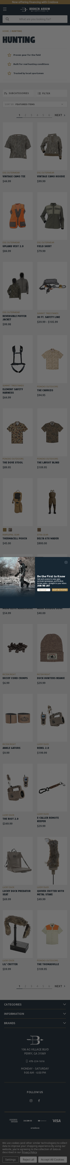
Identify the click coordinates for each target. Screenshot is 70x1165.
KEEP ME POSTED (60, 590)
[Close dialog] (66, 562)
